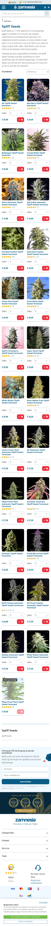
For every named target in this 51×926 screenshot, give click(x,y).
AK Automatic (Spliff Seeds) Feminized (36, 451)
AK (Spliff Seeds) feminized (9, 104)
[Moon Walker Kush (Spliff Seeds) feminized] (38, 387)
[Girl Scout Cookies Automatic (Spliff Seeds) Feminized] (38, 590)
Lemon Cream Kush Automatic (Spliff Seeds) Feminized (12, 452)
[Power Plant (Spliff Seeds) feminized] (13, 288)
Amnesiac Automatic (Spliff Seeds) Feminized (37, 503)
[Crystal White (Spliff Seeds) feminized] (38, 139)
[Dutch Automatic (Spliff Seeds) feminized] (13, 189)
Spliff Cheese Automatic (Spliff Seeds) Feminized (12, 604)
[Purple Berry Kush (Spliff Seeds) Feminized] (38, 540)
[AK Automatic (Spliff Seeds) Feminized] (38, 436)
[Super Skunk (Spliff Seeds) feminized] (38, 337)
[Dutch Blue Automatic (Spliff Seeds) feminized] (38, 189)
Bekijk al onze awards (25, 811)
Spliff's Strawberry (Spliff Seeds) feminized (12, 352)
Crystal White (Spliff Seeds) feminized (36, 154)
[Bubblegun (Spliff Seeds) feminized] (13, 139)
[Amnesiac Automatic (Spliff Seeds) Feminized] (38, 488)
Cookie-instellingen (25, 922)
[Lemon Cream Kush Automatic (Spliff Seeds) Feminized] (13, 436)
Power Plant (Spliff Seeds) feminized (10, 302)
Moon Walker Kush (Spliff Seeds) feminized (38, 401)
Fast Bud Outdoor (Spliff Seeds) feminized (12, 253)
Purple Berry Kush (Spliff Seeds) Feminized (38, 554)
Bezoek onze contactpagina (36, 881)
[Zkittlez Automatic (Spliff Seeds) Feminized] (13, 641)
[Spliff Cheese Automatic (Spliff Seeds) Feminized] (13, 590)
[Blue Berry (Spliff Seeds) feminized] (38, 90)
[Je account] (45, 7)
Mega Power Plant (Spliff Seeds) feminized (13, 703)
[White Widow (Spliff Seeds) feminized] (13, 387)
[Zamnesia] (24, 7)
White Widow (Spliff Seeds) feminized (11, 401)
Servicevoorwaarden (7, 788)
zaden (4, 34)
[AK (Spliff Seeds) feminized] (13, 90)
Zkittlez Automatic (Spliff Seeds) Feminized (13, 656)
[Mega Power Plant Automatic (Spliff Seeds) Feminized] (13, 488)
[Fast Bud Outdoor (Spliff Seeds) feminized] (13, 238)
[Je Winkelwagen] (48, 7)
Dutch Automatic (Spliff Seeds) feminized (12, 203)
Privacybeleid (32, 786)
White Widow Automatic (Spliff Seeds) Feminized (37, 656)
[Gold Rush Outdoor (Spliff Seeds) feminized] (38, 238)
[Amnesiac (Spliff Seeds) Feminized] (13, 540)
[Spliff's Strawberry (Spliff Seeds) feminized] (13, 337)
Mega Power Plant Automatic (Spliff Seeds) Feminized (12, 504)
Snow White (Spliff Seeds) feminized (35, 302)
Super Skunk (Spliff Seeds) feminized (35, 352)
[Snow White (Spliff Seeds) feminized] (38, 288)
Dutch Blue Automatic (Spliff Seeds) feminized (37, 203)
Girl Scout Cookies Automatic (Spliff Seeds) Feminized (38, 605)
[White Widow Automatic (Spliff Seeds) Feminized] (38, 641)
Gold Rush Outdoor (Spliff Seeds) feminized (37, 253)
